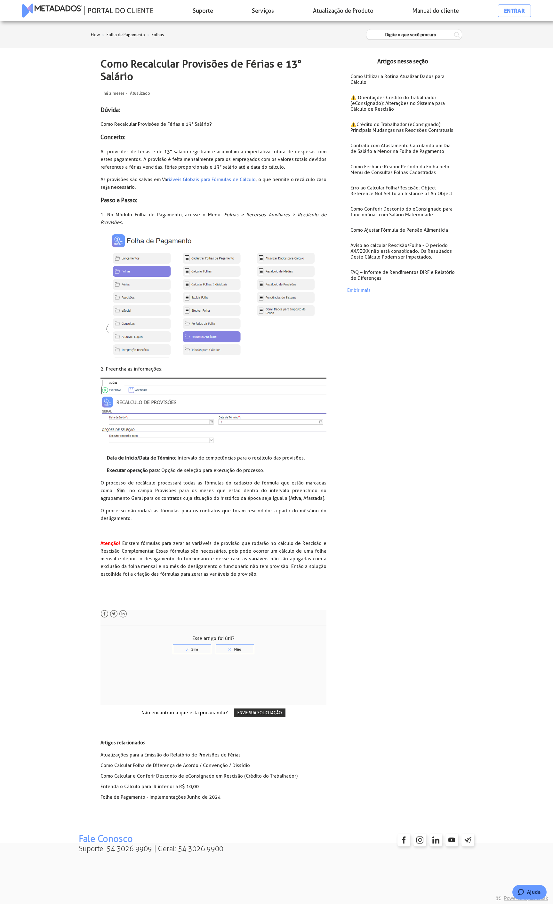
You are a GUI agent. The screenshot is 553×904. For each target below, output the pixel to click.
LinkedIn (123, 614)
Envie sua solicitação (259, 712)
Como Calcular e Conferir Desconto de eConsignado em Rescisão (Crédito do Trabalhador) (199, 776)
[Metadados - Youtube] (451, 840)
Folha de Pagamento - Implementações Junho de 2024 (160, 797)
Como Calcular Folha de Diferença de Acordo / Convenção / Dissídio (175, 765)
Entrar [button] (514, 10)
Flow (95, 34)
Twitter (114, 614)
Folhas (158, 34)
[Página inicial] (52, 10)
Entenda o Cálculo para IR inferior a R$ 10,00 (149, 786)
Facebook (104, 614)
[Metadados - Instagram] (419, 840)
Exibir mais (359, 290)
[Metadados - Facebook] (403, 840)
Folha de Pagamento (126, 34)
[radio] (192, 649)
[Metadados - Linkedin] (435, 840)
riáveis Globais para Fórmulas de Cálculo (211, 179)
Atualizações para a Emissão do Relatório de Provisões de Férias (170, 755)
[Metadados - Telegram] (467, 840)
